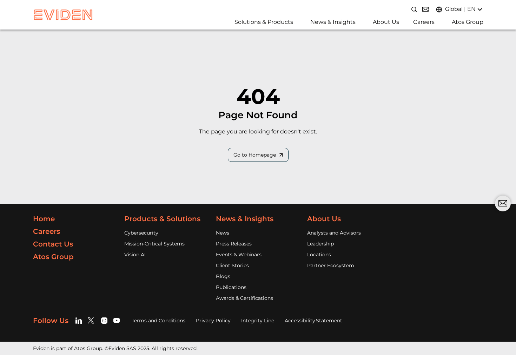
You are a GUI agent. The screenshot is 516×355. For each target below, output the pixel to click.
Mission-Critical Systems (154, 244)
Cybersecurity (141, 233)
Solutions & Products (263, 22)
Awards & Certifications (244, 298)
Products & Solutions (162, 219)
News (222, 233)
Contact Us (53, 244)
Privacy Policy (213, 320)
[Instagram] (104, 320)
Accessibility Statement (313, 320)
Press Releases (234, 244)
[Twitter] (92, 320)
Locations (319, 254)
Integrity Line (257, 320)
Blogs (223, 276)
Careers (424, 22)
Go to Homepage (254, 155)
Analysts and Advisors (334, 233)
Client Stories (232, 265)
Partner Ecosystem (330, 265)
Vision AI (135, 254)
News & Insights (333, 22)
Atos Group (467, 22)
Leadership (320, 244)
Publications (231, 287)
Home (44, 219)
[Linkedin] (79, 320)
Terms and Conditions (158, 320)
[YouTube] (116, 320)
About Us (386, 22)
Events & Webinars (239, 254)
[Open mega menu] (232, 24)
